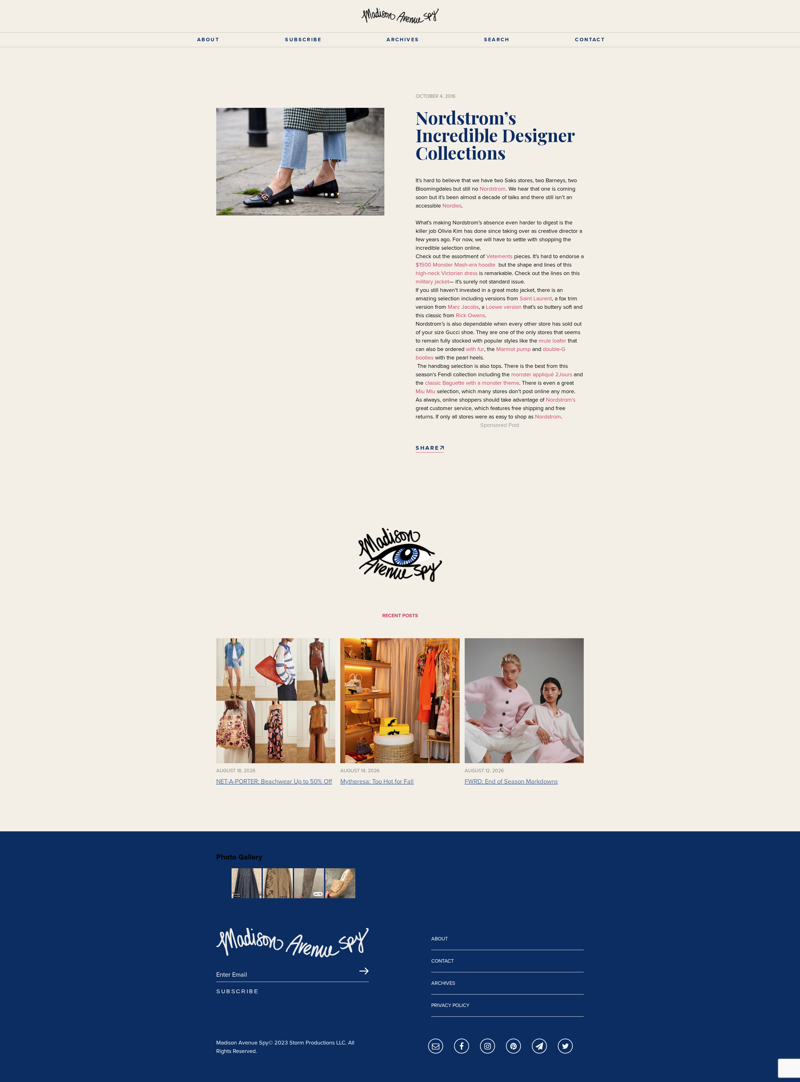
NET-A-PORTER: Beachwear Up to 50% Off (274, 781)
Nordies (452, 206)
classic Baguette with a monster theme (472, 383)
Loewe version (504, 307)
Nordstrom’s (560, 400)
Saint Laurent (536, 298)
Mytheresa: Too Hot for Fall (377, 781)
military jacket (432, 282)
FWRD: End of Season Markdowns (511, 781)
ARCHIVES (403, 39)
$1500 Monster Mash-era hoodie (455, 265)
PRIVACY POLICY (450, 1005)
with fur (475, 349)
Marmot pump (513, 349)
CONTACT (590, 39)
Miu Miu (426, 391)
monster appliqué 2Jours (541, 374)
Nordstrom (493, 189)
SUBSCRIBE (303, 39)
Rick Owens (470, 315)
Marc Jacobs (463, 307)
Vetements (499, 256)
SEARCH (497, 39)
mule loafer (552, 341)
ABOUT (208, 39)
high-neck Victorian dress (447, 273)
